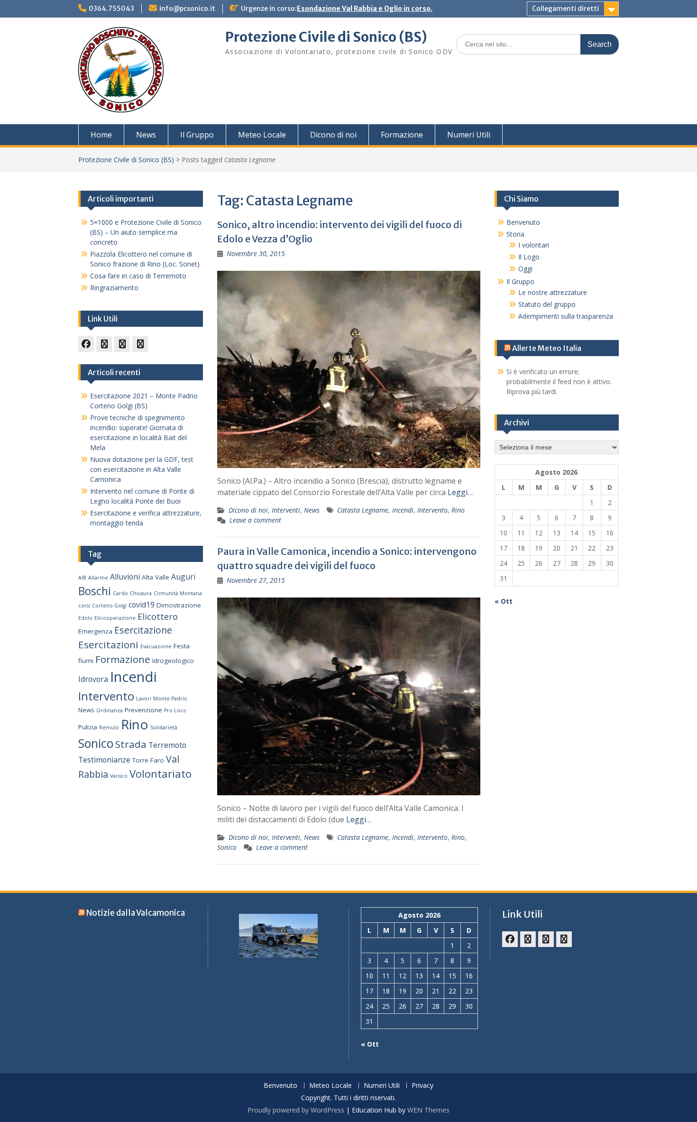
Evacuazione (156, 646)
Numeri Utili (468, 134)
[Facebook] (86, 344)
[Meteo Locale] (122, 344)
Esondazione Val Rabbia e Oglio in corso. (364, 8)
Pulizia (87, 727)
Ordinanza (109, 710)
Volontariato (160, 774)
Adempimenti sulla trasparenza (565, 316)
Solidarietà (163, 727)
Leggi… (460, 492)
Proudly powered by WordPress (296, 1109)
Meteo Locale (262, 134)
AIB (82, 577)
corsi (84, 605)
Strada (131, 744)
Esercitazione (143, 630)
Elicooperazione (115, 618)
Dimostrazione (178, 605)
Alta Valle (155, 577)
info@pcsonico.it (187, 8)
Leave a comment (255, 519)
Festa (182, 646)
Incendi (402, 510)
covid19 (141, 604)
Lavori (143, 698)
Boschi (94, 590)
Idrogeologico (173, 660)
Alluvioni (125, 576)
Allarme (98, 577)
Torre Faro (148, 760)
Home (101, 134)
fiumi (85, 660)
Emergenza (95, 631)
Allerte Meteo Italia (546, 348)
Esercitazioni (108, 644)
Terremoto (167, 745)
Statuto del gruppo (547, 304)
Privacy (422, 1086)
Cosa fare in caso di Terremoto (138, 275)
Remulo (109, 727)
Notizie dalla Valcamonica (135, 913)
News (146, 134)
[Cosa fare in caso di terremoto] (104, 344)
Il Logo (529, 256)
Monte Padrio (170, 698)
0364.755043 (111, 8)
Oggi (525, 268)
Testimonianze (104, 759)
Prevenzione (143, 710)
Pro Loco (175, 710)
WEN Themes (428, 1109)
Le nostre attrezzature (552, 292)
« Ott (504, 601)
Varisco (119, 776)
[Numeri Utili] (140, 344)
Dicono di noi (333, 134)
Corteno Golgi (109, 605)
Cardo (120, 593)
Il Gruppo (197, 134)
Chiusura (141, 593)
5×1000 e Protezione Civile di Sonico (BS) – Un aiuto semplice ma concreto (146, 232)
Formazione (402, 134)
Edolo (85, 618)
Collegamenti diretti (565, 8)
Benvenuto (523, 222)
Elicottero (158, 616)
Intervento (432, 510)
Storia (515, 234)
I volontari (533, 244)
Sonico (227, 847)
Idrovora (93, 679)
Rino (458, 510)
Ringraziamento (114, 287)
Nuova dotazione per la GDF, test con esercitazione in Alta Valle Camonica (141, 469)
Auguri (183, 576)
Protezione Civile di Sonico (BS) (326, 37)
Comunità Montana (178, 593)
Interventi (286, 510)
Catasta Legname (362, 510)
